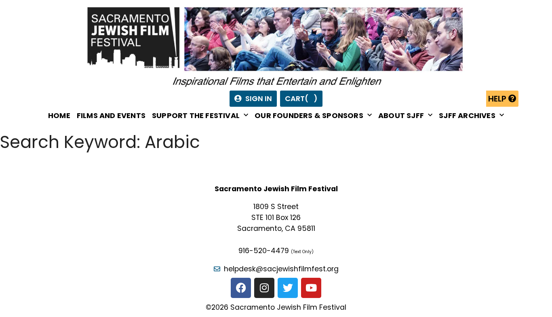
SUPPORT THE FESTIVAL (196, 115)
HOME (59, 115)
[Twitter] (288, 288)
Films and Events (111, 115)
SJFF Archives (467, 115)
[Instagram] (264, 288)
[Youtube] (311, 288)
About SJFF (401, 115)
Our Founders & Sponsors (309, 115)
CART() (301, 98)
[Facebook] (241, 288)
